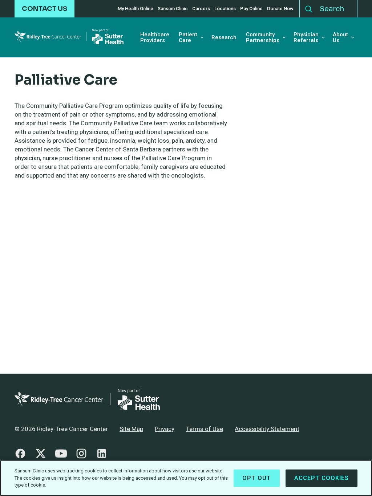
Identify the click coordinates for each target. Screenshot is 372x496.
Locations (225, 8)
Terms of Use (204, 428)
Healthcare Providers (154, 38)
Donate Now (280, 8)
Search (309, 7)
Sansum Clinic (173, 8)
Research (223, 37)
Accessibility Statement (267, 428)
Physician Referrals (306, 38)
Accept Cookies (321, 478)
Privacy (164, 428)
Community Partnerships (262, 38)
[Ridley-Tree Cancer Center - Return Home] (69, 37)
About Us (340, 38)
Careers (201, 8)
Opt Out (256, 478)
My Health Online (135, 8)
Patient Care (188, 38)
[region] (186, 478)
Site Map (131, 428)
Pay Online (251, 8)
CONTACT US (44, 9)
